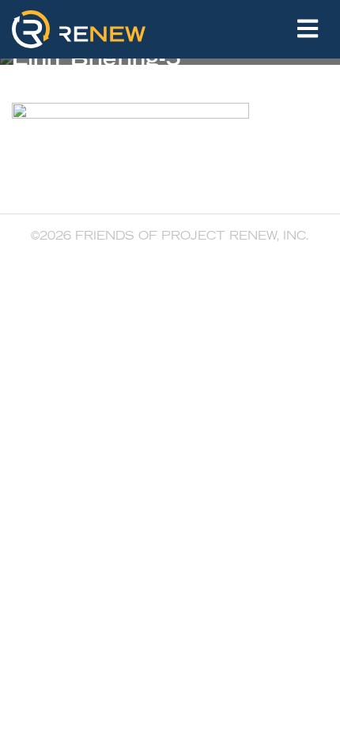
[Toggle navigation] (307, 29)
